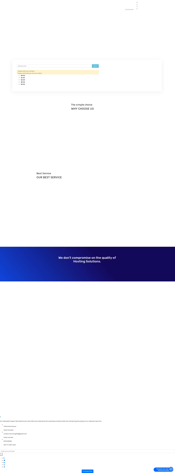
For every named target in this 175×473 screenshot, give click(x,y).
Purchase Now (87, 471)
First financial (129, 9)
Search (95, 66)
